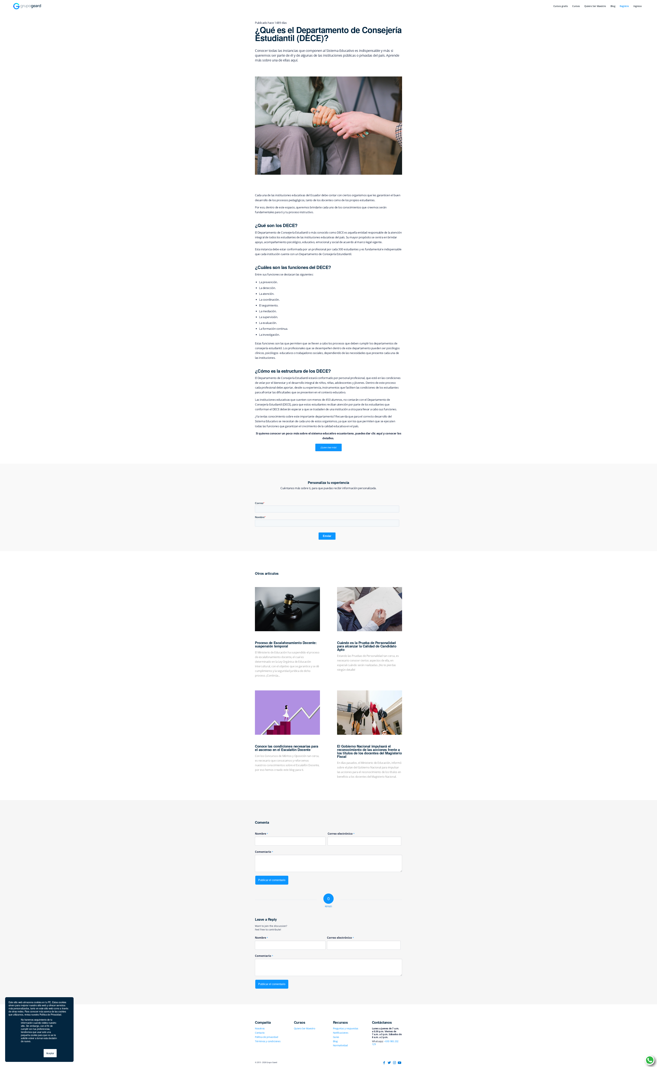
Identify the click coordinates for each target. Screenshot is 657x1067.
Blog (335, 1041)
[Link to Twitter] (389, 1062)
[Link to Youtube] (399, 1062)
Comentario (264, 852)
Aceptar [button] (50, 1053)
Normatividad (340, 1045)
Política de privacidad (266, 1037)
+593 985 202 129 (385, 1043)
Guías (336, 1037)
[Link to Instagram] (394, 1062)
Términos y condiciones (267, 1041)
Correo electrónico (341, 833)
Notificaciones (340, 1032)
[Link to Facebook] (384, 1062)
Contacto (260, 1032)
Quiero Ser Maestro (304, 1028)
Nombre (261, 833)
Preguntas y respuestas (345, 1028)
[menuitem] (560, 6)
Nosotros (260, 1028)
